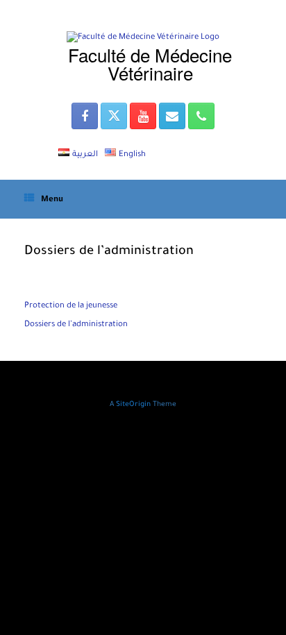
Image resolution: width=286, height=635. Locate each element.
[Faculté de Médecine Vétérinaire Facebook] (85, 116)
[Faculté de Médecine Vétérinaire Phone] (201, 116)
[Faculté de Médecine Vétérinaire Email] (172, 116)
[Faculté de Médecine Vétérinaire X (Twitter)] (114, 116)
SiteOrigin (133, 405)
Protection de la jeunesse (70, 306)
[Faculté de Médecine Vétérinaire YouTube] (143, 116)
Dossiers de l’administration (76, 325)
